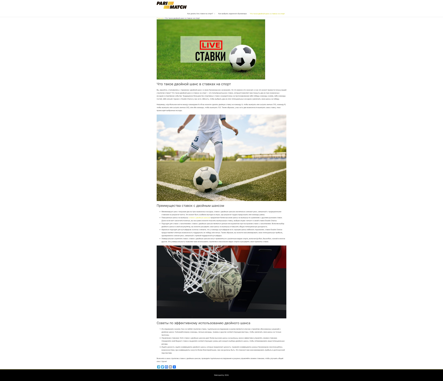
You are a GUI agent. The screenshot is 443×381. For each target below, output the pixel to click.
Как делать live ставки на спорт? (200, 14)
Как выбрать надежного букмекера (232, 14)
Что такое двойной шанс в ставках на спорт (267, 14)
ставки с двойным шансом (199, 218)
